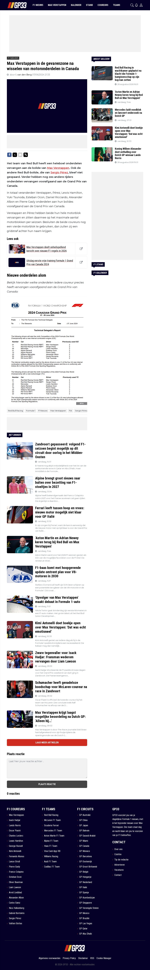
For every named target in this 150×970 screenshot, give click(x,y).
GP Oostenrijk (85, 861)
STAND (89, 5)
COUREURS (103, 5)
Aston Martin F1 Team (54, 835)
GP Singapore (85, 902)
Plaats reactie (47, 784)
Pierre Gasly (14, 866)
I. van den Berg (24, 74)
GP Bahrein (84, 830)
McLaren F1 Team (52, 820)
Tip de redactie (121, 859)
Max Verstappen (58, 168)
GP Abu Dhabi (85, 933)
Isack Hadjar (14, 820)
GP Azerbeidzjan (87, 897)
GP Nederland (85, 882)
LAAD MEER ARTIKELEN (47, 742)
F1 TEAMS (48, 809)
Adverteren (119, 864)
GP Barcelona (85, 856)
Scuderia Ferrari (51, 825)
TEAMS (116, 5)
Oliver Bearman (16, 882)
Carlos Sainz (14, 902)
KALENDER (76, 5)
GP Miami (83, 840)
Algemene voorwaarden (49, 958)
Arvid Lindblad (15, 892)
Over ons (118, 849)
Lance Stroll (14, 861)
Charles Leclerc (16, 835)
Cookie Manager (104, 958)
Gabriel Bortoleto (16, 913)
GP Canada (84, 846)
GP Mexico (84, 913)
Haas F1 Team (50, 846)
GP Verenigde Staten (89, 908)
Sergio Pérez (59, 172)
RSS (92, 958)
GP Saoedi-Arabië (87, 835)
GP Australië (85, 815)
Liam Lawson (15, 887)
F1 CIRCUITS (85, 809)
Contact (118, 875)
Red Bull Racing (15, 410)
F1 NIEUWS (38, 5)
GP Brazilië (84, 918)
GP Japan (83, 825)
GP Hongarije (85, 877)
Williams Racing (51, 856)
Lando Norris (15, 825)
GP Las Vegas (85, 923)
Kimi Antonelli (15, 851)
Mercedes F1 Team (53, 830)
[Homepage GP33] (13, 5)
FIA (70, 410)
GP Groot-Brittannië (88, 866)
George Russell (16, 846)
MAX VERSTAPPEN (57, 5)
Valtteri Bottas (15, 923)
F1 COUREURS (16, 809)
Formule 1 (30, 410)
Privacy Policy (69, 958)
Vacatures (119, 869)
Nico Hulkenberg (16, 908)
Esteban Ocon (15, 877)
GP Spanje (84, 892)
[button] (132, 5)
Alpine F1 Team (51, 840)
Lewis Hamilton (16, 840)
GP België (83, 871)
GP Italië (83, 887)
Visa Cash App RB (52, 851)
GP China (83, 820)
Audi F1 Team (50, 861)
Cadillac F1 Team (52, 866)
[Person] (141, 5)
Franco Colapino (16, 871)
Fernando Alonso (16, 856)
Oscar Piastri (15, 830)
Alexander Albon (16, 897)
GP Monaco (84, 851)
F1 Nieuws (42, 410)
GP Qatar (83, 928)
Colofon (117, 854)
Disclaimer (83, 958)
